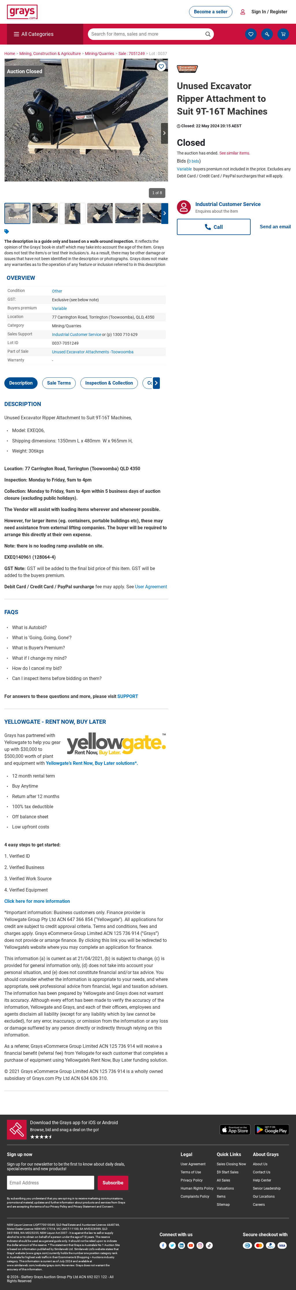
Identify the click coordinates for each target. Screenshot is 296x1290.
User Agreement (151, 586)
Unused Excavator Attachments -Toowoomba (93, 352)
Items (221, 1197)
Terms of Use (191, 1172)
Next (164, 133)
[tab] (21, 383)
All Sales (223, 1180)
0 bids (193, 161)
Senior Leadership (267, 1188)
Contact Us (261, 1172)
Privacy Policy (192, 1180)
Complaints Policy (195, 1197)
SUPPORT (127, 696)
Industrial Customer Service (76, 334)
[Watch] (161, 66)
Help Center (262, 1180)
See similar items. (234, 153)
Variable (59, 308)
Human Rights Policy (197, 1188)
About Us (260, 1164)
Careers (259, 1205)
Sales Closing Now (231, 1164)
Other (57, 291)
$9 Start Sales (227, 1172)
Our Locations (264, 1197)
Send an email (275, 226)
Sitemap (223, 1205)
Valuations (225, 1188)
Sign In (269, 11)
